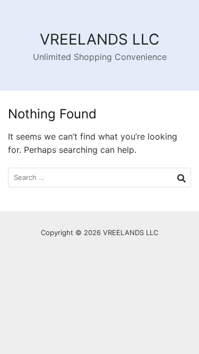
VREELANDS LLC (99, 39)
